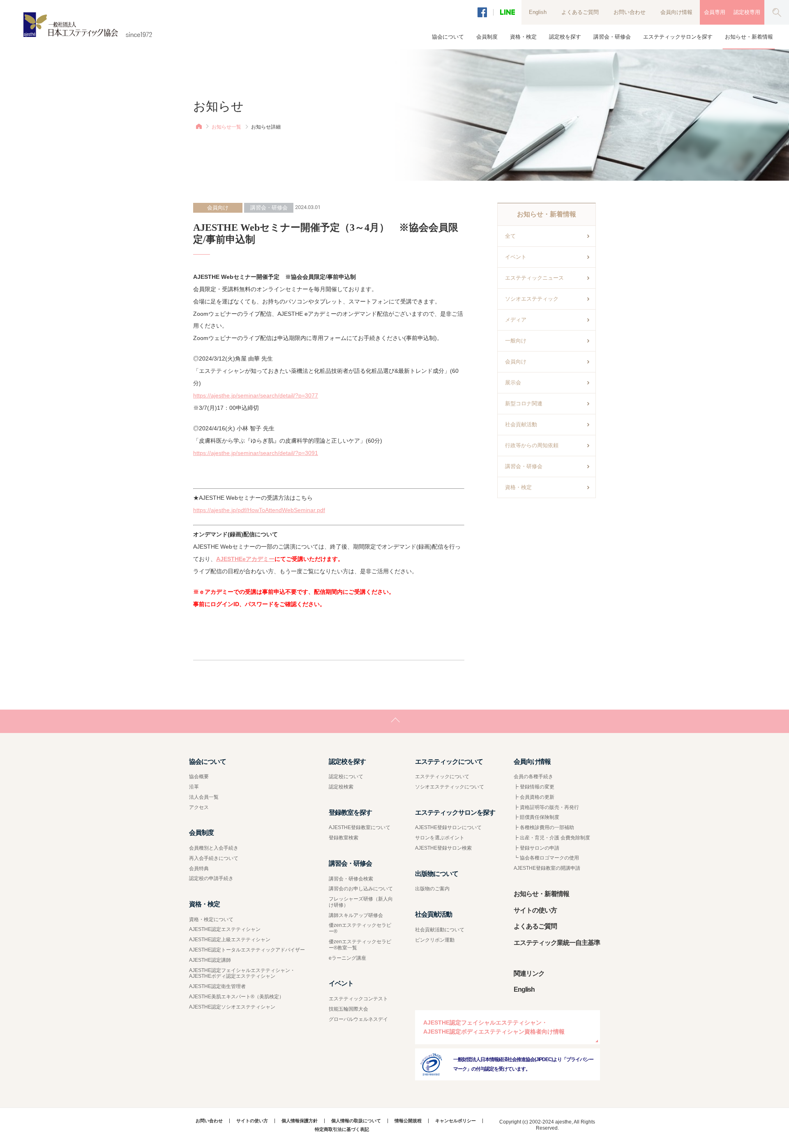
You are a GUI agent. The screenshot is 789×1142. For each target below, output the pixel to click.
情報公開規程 (408, 1121)
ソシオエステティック (531, 299)
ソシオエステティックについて (449, 787)
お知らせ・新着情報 (749, 37)
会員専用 (714, 12)
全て (510, 236)
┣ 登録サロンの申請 (536, 848)
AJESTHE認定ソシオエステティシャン (232, 1007)
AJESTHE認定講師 (210, 960)
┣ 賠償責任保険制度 (536, 817)
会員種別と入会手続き (213, 848)
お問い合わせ (630, 12)
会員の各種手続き (533, 776)
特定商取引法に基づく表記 (342, 1129)
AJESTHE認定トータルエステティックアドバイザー (247, 950)
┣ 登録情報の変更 (534, 787)
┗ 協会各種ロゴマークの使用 (546, 858)
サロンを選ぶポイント (439, 838)
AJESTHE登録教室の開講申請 (547, 868)
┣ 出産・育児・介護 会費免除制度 (552, 838)
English (538, 12)
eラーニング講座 (347, 958)
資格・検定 (518, 487)
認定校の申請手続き (211, 878)
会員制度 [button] (487, 37)
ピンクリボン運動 (434, 940)
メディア (515, 320)
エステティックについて (442, 776)
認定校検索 (341, 787)
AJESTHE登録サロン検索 (443, 848)
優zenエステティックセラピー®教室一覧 (360, 945)
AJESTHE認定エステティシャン (225, 929)
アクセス (199, 807)
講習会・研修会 (523, 466)
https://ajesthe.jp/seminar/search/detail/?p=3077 (255, 395)
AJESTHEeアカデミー (245, 559)
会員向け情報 (676, 12)
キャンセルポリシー (455, 1121)
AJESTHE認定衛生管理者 (217, 986)
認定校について (346, 776)
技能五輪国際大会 (348, 1009)
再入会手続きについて (213, 858)
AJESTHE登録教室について (359, 827)
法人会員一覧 (204, 797)
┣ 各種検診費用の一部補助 (544, 827)
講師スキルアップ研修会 (356, 915)
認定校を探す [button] (565, 37)
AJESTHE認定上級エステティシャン (229, 939)
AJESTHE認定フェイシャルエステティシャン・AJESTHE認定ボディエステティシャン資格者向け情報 (494, 1027)
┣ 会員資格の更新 (534, 797)
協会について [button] (448, 37)
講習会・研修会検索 (351, 879)
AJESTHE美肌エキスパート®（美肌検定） (236, 997)
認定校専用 (747, 12)
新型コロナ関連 (523, 403)
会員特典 (199, 868)
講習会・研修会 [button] (612, 37)
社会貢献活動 (521, 424)
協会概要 (199, 776)
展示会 (513, 382)
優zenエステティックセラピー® (360, 928)
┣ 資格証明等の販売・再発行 (546, 807)
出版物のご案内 (432, 889)
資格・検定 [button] (523, 37)
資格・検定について (211, 919)
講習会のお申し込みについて (361, 889)
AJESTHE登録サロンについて (448, 827)
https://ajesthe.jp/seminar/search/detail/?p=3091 (255, 453)
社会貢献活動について (439, 930)
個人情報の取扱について (356, 1121)
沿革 (194, 787)
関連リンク (529, 973)
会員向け (515, 361)
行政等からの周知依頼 (531, 445)
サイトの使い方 (535, 910)
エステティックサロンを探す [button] (678, 37)
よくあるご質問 (580, 12)
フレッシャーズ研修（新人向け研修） (361, 902)
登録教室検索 (343, 838)
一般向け (515, 341)
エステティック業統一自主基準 (557, 942)
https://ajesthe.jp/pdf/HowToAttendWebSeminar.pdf (259, 510)
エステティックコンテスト (358, 999)
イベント (515, 257)
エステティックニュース (534, 278)
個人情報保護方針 (299, 1121)
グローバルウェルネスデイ (358, 1019)
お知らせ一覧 (226, 127)
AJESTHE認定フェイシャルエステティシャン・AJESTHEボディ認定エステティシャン (242, 973)
